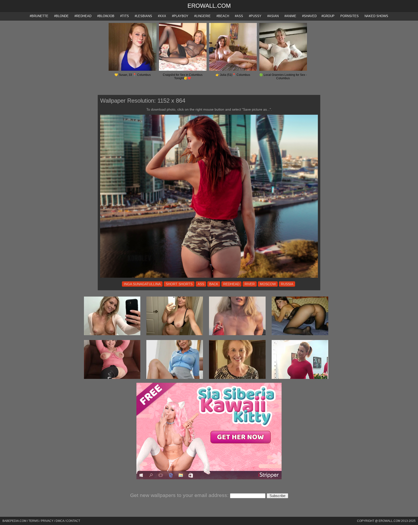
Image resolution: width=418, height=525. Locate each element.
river (250, 284)
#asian (273, 16)
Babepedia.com (14, 521)
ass (201, 284)
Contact (73, 521)
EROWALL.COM (209, 5)
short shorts (179, 284)
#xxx (162, 16)
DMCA (60, 521)
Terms (34, 521)
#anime (290, 16)
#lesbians (143, 16)
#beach (222, 16)
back (213, 284)
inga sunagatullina (142, 284)
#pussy (255, 16)
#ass (239, 16)
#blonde (61, 16)
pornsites (349, 16)
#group (328, 16)
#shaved (309, 16)
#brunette (39, 16)
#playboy (180, 16)
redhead (231, 284)
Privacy (47, 521)
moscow (268, 284)
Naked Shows (376, 16)
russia (287, 284)
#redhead (83, 16)
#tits (124, 16)
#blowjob (105, 16)
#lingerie (202, 16)
